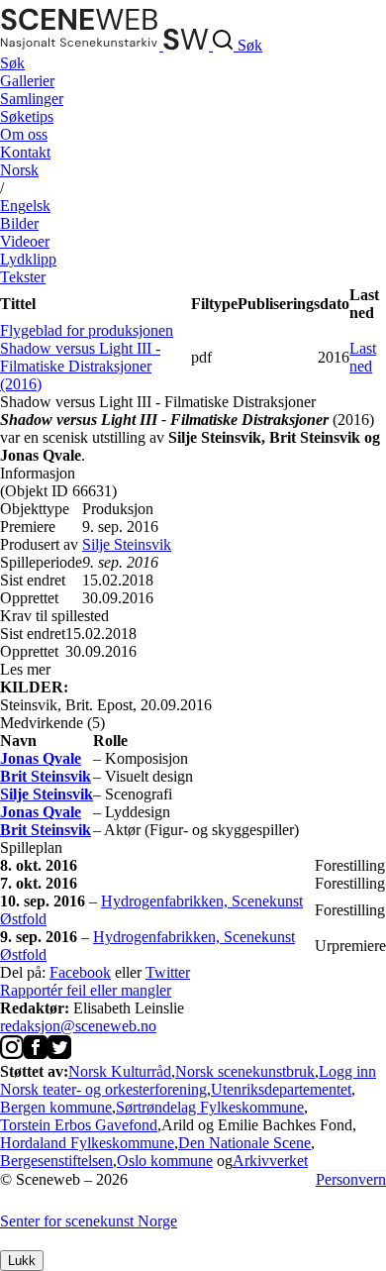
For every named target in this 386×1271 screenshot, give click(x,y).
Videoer (24, 241)
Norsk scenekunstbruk (245, 1071)
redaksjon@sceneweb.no (78, 1025)
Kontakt (25, 152)
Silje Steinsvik (126, 544)
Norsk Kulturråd (119, 1071)
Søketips (26, 116)
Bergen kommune (56, 1107)
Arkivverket (270, 1160)
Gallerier (27, 80)
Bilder (19, 223)
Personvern (351, 1179)
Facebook (80, 972)
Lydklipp (28, 259)
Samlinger (31, 98)
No (19, 169)
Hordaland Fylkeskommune (87, 1142)
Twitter (167, 972)
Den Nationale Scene (244, 1142)
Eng (25, 205)
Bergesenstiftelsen (56, 1160)
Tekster (23, 276)
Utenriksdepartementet (281, 1089)
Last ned (362, 357)
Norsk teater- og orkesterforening (103, 1089)
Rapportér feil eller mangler (85, 990)
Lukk (22, 1260)
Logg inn (347, 1071)
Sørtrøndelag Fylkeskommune (210, 1107)
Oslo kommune (165, 1160)
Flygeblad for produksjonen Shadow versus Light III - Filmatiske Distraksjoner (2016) (86, 357)
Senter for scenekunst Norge (88, 1221)
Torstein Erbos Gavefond (78, 1124)
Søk (12, 62)
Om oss (24, 134)
